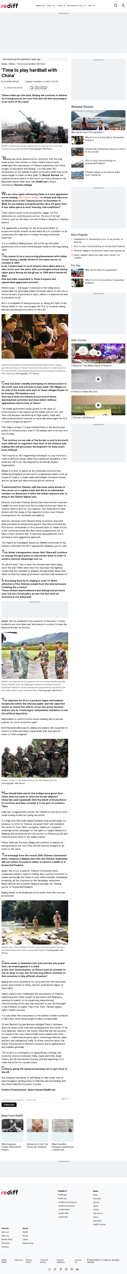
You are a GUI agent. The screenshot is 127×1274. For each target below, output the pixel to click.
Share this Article (14, 88)
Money (60, 6)
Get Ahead (97, 1213)
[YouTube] (72, 1269)
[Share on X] (55, 1269)
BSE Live (5, 1232)
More (90, 6)
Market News (7, 1239)
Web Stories (79, 340)
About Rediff (4, 1261)
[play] (98, 353)
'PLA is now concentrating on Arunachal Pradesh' (99, 246)
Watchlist (6, 1243)
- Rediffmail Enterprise (67, 1202)
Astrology (97, 1221)
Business (97, 1199)
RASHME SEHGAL (11, 82)
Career (25, 1239)
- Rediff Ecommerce (66, 1206)
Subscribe (9, 1105)
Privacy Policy (29, 1261)
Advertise (19, 1260)
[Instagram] (66, 1269)
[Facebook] (60, 1269)
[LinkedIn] (77, 1269)
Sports (96, 1206)
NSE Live (5, 1236)
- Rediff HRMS (63, 1210)
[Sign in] (123, 5)
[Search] (115, 5)
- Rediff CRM (63, 1213)
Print (66, 1099)
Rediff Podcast (99, 1224)
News (49, 6)
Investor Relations (61, 1261)
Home (38, 6)
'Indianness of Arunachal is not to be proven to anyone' (98, 240)
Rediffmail (62, 1195)
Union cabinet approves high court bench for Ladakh (97, 256)
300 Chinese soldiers (29, 197)
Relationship (27, 1243)
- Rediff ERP (63, 1217)
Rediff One (62, 1199)
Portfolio (5, 1247)
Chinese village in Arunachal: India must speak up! (99, 250)
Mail (43, 6)
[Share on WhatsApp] (49, 1269)
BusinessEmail (72, 6)
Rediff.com (98, 1260)
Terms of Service (44, 1261)
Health (25, 1232)
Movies (96, 1202)
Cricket (96, 1210)
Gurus (81, 6)
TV (85, 6)
